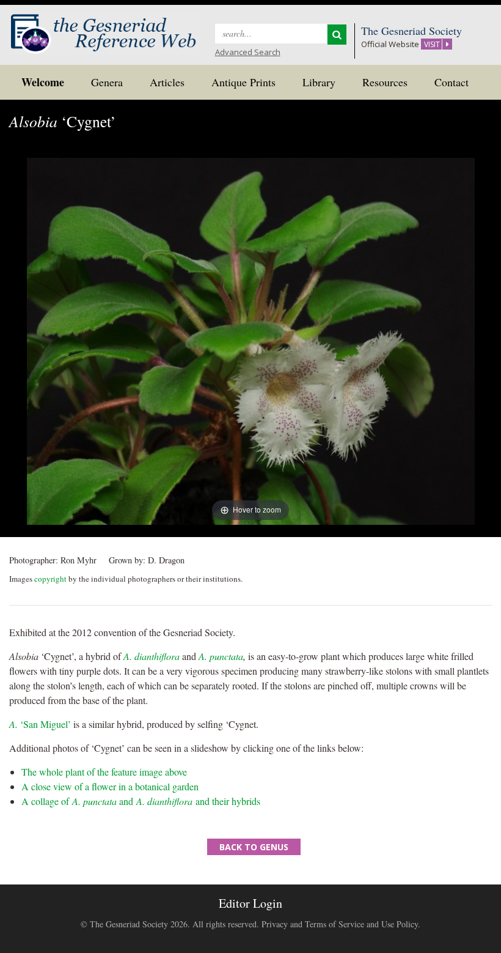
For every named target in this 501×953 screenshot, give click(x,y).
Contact (451, 82)
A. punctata (219, 656)
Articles (167, 82)
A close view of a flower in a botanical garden (110, 786)
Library (318, 82)
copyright (50, 578)
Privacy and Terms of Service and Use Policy (339, 924)
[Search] (336, 34)
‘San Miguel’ (40, 724)
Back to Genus (253, 847)
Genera (107, 82)
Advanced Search (247, 51)
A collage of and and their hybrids (140, 801)
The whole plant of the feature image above (104, 771)
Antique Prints (243, 82)
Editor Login (250, 903)
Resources (385, 82)
